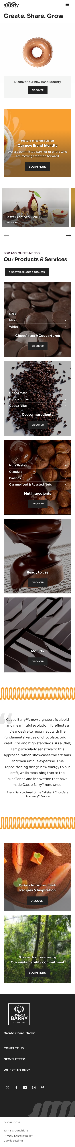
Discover (37, 90)
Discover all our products (27, 272)
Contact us (14, 1048)
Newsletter (14, 1059)
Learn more (37, 166)
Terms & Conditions (16, 1130)
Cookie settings (13, 1140)
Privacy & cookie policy (18, 1135)
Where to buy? (17, 1070)
